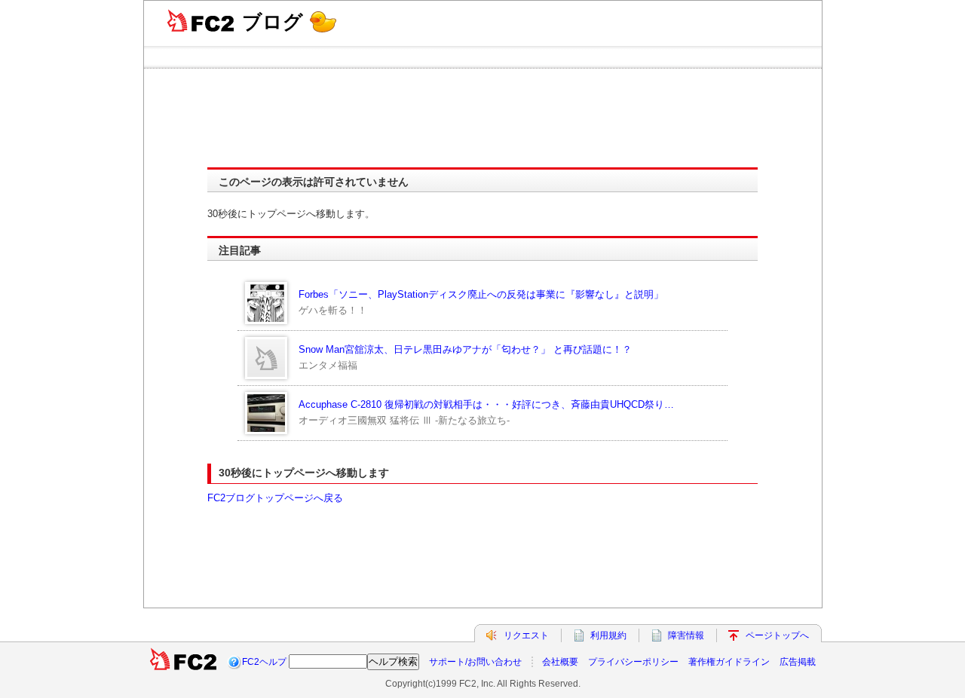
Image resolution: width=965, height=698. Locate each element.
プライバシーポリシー (633, 662)
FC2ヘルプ (264, 662)
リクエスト (526, 635)
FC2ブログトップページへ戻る (275, 498)
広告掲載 (798, 662)
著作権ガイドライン (729, 662)
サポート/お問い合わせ (475, 662)
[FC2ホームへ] (183, 662)
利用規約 (608, 635)
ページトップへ (777, 635)
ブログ (272, 21)
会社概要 (560, 662)
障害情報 (686, 635)
